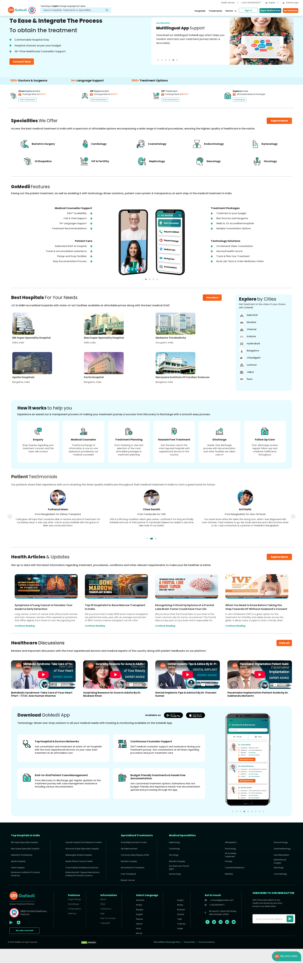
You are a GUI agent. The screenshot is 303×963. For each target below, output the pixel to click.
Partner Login (292, 2)
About (103, 899)
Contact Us (105, 908)
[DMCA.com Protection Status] (89, 942)
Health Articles (228, 2)
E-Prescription (74, 908)
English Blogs (74, 899)
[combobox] (273, 3)
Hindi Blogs (73, 904)
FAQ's (102, 904)
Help (102, 913)
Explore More (279, 557)
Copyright (105, 923)
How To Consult (107, 918)
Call (251, 2)
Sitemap (72, 913)
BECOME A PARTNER (24, 930)
